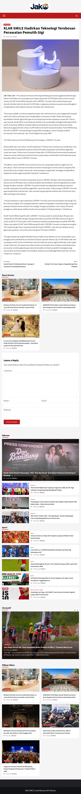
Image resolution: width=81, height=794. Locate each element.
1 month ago (36, 540)
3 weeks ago (36, 506)
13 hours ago (9, 310)
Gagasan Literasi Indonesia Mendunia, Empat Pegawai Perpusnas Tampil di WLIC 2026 (19, 768)
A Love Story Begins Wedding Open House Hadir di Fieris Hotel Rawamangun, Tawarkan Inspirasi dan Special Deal (21, 343)
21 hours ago (48, 310)
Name (7, 401)
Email (44, 401)
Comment (8, 371)
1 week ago (9, 478)
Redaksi (15, 36)
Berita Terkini (35, 589)
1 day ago (8, 735)
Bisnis (6, 725)
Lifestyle (7, 24)
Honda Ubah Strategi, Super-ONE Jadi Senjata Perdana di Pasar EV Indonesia (36, 647)
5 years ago (9, 36)
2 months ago (36, 569)
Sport (32, 533)
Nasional (6, 760)
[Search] (76, 16)
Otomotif (8, 644)
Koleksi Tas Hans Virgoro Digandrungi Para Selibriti (61, 264)
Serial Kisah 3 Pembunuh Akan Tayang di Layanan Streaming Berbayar (19, 264)
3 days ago (8, 348)
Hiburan (6, 470)
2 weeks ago (36, 492)
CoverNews (39, 790)
